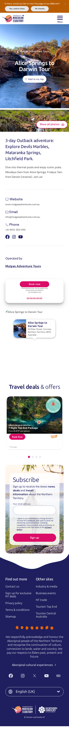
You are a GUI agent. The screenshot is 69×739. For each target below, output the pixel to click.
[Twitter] (34, 676)
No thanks (40, 8)
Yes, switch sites (17, 8)
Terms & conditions (17, 609)
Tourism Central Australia (46, 615)
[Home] (13, 18)
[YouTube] (46, 676)
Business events (46, 593)
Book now (34, 284)
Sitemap (10, 616)
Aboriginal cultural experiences (33, 665)
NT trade (41, 600)
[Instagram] (23, 676)
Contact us (12, 586)
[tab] (29, 457)
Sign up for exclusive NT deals (18, 594)
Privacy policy (13, 603)
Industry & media (46, 586)
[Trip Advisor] (58, 676)
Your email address (21, 504)
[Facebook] (11, 676)
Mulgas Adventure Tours (23, 266)
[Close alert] (65, 3)
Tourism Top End (46, 606)
